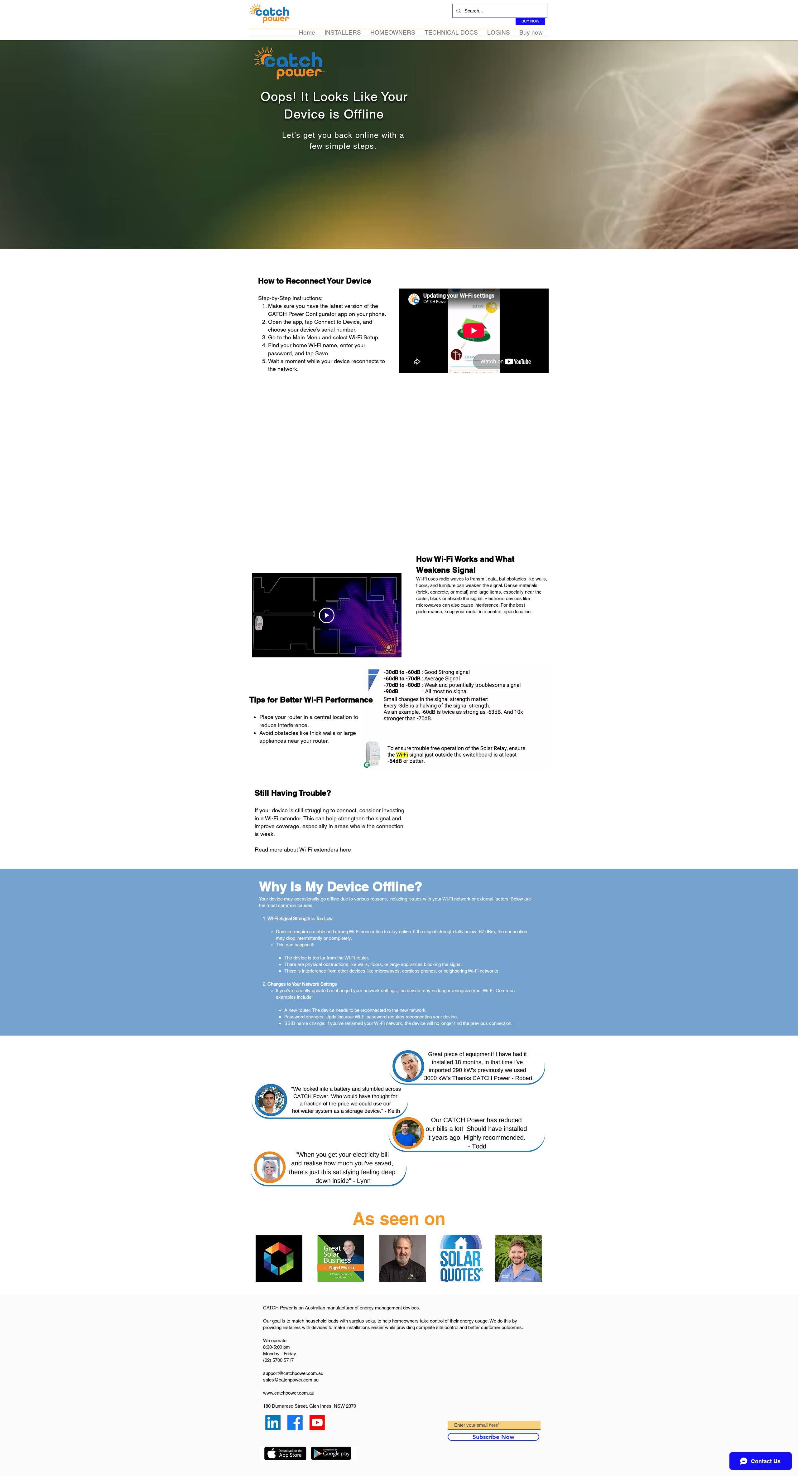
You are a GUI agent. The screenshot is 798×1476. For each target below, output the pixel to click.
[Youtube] (317, 1422)
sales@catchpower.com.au (291, 1379)
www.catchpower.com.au (288, 1393)
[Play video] (326, 615)
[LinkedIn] (273, 1422)
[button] (343, 32)
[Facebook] (295, 1422)
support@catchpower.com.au (293, 1373)
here (345, 849)
